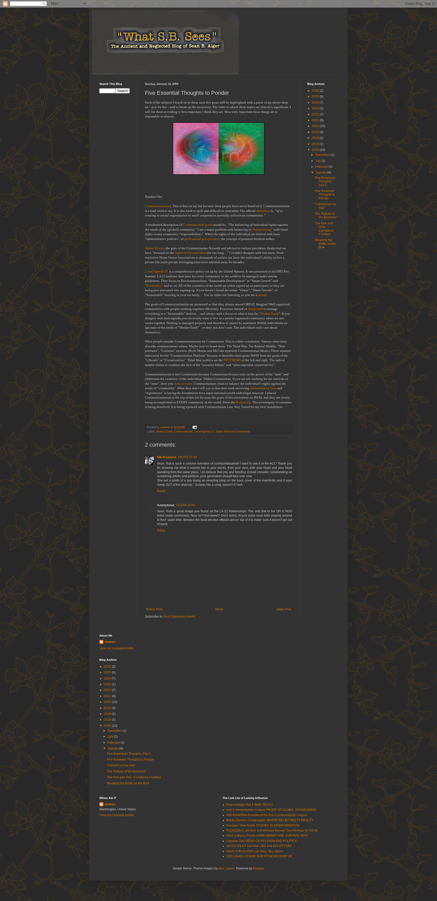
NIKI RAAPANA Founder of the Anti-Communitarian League (266, 815)
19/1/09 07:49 (187, 457)
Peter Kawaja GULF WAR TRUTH (249, 805)
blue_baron (226, 868)
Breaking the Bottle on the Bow (325, 243)
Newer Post (154, 609)
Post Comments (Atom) (179, 616)
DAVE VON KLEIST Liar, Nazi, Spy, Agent (254, 851)
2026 (316, 90)
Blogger (258, 868)
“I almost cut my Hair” (121, 765)
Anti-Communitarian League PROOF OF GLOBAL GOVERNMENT (271, 810)
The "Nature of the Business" (326, 215)
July (318, 161)
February (322, 166)
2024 (316, 102)
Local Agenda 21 (204, 431)
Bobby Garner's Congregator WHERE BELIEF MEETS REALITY (270, 820)
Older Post (283, 609)
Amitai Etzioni (164, 431)
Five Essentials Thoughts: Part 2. (325, 181)
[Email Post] (194, 427)
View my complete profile (116, 648)
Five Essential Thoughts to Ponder (325, 194)
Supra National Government (233, 431)
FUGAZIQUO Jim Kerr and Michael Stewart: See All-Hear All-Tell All (272, 830)
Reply (161, 491)
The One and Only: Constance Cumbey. (324, 229)
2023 (316, 108)
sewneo (110, 642)
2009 (316, 150)
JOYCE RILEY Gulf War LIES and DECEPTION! (258, 846)
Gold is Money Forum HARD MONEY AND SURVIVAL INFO (267, 835)
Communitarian (183, 431)
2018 (316, 138)
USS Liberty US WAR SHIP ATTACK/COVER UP (259, 856)
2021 (316, 120)
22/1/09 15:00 (185, 505)
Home (219, 609)
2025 (316, 96)
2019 (316, 132)
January (321, 172)
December (323, 155)
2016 (316, 144)
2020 (316, 126)
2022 (316, 114)
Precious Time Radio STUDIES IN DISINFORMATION (262, 825)
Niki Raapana (166, 457)
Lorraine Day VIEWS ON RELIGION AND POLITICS (261, 841)
